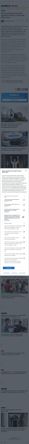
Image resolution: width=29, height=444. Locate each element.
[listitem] (14, 196)
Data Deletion (7, 273)
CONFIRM (8, 268)
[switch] (23, 200)
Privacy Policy (22, 273)
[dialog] (14, 222)
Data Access (14, 273)
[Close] (26, 171)
